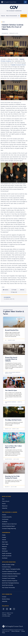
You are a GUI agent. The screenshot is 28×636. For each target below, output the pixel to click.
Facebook (6, 289)
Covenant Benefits (7, 517)
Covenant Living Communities (9, 576)
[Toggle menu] (25, 2)
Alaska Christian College (8, 564)
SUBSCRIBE (23, 15)
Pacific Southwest (6, 555)
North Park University (7, 585)
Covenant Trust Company (8, 578)
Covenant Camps (6, 566)
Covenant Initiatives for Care (9, 571)
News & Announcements (11, 15)
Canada (4, 537)
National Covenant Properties (9, 580)
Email (23, 289)
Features (3, 15)
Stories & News (6, 599)
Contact (4, 596)
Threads (14, 289)
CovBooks (4, 521)
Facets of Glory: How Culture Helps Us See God (13, 447)
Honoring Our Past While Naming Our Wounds (12, 477)
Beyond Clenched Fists (11, 330)
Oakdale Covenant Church (18, 65)
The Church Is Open (11, 390)
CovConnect (5, 519)
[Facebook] (3, 609)
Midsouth (4, 546)
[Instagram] (7, 609)
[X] (14, 609)
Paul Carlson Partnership (8, 587)
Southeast (4, 558)
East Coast (5, 542)
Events (4, 503)
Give (3, 499)
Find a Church (5, 501)
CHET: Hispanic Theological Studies (11, 569)
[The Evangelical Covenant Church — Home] (8, 2)
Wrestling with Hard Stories (13, 420)
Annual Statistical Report (8, 526)
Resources (4, 505)
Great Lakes (5, 544)
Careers (4, 514)
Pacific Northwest (6, 553)
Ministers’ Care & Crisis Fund (9, 524)
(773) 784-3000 (6, 616)
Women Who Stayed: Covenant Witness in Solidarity (11, 359)
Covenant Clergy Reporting (9, 528)
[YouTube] (10, 609)
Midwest (4, 548)
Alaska (3, 535)
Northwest (5, 551)
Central (4, 539)
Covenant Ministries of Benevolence (11, 573)
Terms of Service (15, 631)
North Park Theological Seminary (10, 583)
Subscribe (4, 508)
